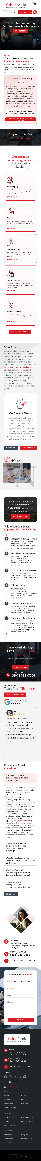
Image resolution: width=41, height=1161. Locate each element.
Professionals (26, 1139)
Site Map (24, 1104)
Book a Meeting (10, 1107)
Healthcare (8, 1139)
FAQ (22, 1100)
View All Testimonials (15, 694)
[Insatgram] (10, 1076)
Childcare (8, 1135)
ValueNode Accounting (23, 821)
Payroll (10, 218)
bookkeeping (31, 364)
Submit (20, 1019)
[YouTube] (24, 1076)
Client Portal (11, 12)
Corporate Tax (13, 249)
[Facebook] (5, 1076)
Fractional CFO (13, 280)
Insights (24, 1096)
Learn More (11, 197)
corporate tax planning (19, 367)
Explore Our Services (20, 332)
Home (6, 1092)
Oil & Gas (7, 1142)
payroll (7, 367)
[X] (19, 1076)
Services (7, 1113)
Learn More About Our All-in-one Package (20, 119)
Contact (7, 1100)
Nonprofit (24, 1135)
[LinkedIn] (15, 1076)
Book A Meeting (25, 12)
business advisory (22, 370)
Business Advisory (15, 311)
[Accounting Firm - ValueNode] (15, 5)
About (6, 1096)
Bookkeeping (12, 186)
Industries (8, 1131)
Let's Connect (20, 31)
